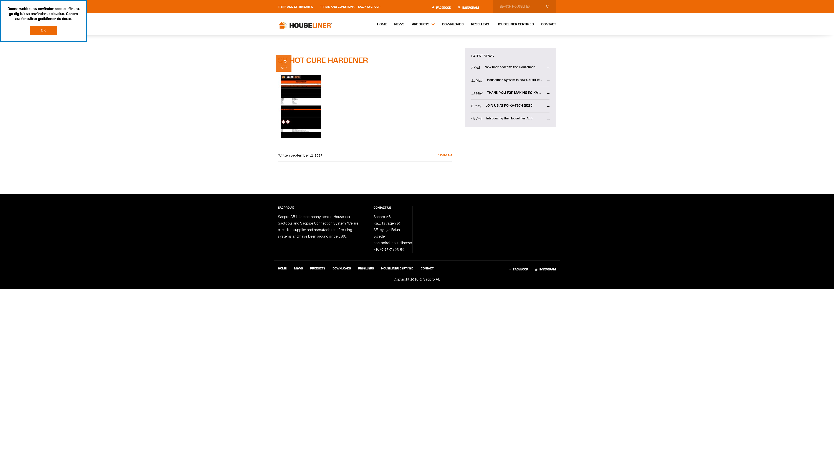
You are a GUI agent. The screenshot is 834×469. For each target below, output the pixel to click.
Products (420, 24)
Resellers (480, 24)
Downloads (453, 24)
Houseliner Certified (515, 24)
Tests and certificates (295, 6)
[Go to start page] (309, 25)
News (399, 24)
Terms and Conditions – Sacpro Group (350, 6)
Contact (548, 24)
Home (382, 24)
